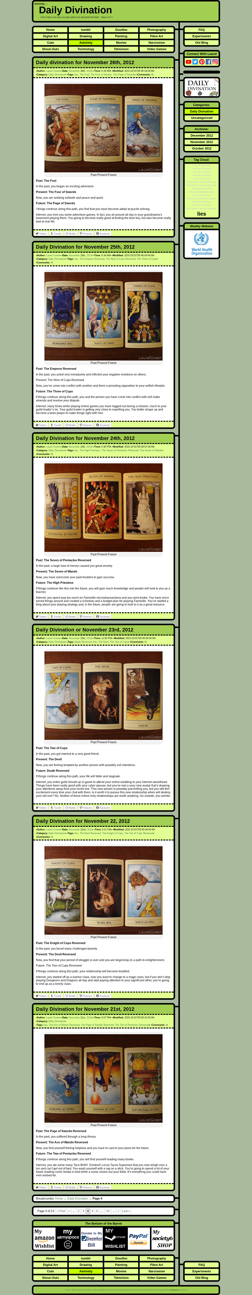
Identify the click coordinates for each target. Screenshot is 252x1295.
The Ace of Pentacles (201, 205)
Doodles (121, 30)
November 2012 (201, 142)
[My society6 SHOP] (162, 1239)
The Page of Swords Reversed (97, 1025)
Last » (126, 1211)
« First (61, 1211)
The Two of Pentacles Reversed (132, 1025)
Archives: (202, 129)
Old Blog (201, 42)
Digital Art (50, 36)
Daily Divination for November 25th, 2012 (85, 247)
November (74, 70)
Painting (121, 36)
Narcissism (157, 42)
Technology (85, 49)
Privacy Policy (92, 1290)
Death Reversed (83, 641)
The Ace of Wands (201, 172)
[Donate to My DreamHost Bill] (92, 1239)
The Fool (84, 74)
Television (121, 49)
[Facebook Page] (208, 62)
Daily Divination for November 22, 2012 (83, 821)
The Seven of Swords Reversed (202, 182)
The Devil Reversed (90, 833)
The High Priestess (90, 450)
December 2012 (202, 135)
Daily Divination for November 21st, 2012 (85, 1009)
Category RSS (157, 1290)
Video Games (156, 49)
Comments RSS (137, 1290)
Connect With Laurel (202, 54)
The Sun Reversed (201, 195)
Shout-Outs (50, 49)
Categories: (201, 105)
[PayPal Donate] (139, 1239)
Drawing (86, 36)
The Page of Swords (124, 74)
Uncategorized (201, 118)
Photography (156, 30)
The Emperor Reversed (92, 258)
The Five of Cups (201, 178)
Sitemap (122, 1290)
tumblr (86, 30)
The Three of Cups (147, 258)
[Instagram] (215, 62)
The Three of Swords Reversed (202, 208)
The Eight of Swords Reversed (201, 185)
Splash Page (104, 1290)
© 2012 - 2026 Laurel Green (75, 1290)
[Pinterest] (202, 62)
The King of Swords (201, 169)
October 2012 (201, 148)
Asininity (39, 3)
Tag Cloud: (202, 159)
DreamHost (183, 1290)
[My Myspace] (69, 1239)
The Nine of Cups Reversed (120, 258)
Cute (50, 42)
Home (50, 30)
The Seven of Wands (151, 450)
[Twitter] (195, 62)
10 (107, 1211)
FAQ (202, 30)
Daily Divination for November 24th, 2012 (85, 438)
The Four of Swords (101, 74)
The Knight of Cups (112, 833)
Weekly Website (201, 226)
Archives (114, 1290)
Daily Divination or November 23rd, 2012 (84, 630)
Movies (121, 42)
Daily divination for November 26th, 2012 (85, 62)
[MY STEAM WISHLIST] (116, 1239)
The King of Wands (201, 202)
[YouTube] (188, 62)
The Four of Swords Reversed (201, 198)
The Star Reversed (201, 165)
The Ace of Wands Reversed (64, 1025)
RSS (128, 1290)
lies (76, 74)
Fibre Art (156, 36)
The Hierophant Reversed (201, 192)
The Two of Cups (119, 641)
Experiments (201, 36)
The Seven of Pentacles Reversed (120, 450)
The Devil (103, 641)
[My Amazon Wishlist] (45, 1239)
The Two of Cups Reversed (138, 833)
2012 (89, 70)
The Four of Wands (201, 175)
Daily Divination (75, 9)
